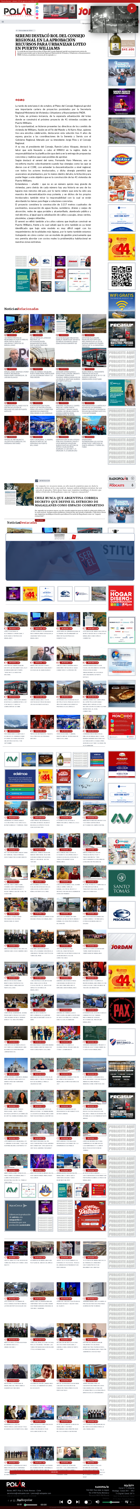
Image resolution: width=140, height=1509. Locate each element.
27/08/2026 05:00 (14, 1010)
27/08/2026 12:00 (40, 946)
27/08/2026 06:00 (92, 978)
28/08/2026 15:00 (13, 335)
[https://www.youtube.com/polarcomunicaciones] (37, 17)
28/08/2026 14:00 (39, 335)
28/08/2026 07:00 (39, 402)
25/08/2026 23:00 (92, 1380)
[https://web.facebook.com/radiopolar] (37, 8)
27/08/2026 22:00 (92, 817)
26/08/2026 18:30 (14, 1138)
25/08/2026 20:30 (66, 1421)
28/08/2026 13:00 (64, 335)
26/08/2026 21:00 (14, 1074)
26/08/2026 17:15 (14, 1170)
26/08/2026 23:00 (66, 1042)
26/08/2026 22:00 (92, 1042)
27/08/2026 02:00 (92, 1010)
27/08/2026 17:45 (92, 849)
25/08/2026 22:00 (14, 1421)
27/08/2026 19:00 (66, 849)
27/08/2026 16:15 (92, 882)
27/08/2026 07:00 (66, 978)
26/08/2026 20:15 (66, 1074)
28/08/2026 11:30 (13, 368)
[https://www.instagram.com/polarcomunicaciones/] (37, 15)
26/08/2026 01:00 (40, 1380)
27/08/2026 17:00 (40, 882)
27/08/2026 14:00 (92, 913)
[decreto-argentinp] (19, 505)
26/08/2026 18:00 (66, 1138)
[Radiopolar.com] (3, 22)
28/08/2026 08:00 (13, 402)
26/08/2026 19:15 (40, 1106)
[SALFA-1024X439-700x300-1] (60, 18)
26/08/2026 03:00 (92, 1339)
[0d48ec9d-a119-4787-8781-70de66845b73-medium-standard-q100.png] (18, 16)
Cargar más (54, 1472)
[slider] (25, 1505)
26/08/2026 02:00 (14, 1380)
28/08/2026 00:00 (40, 817)
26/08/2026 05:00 (40, 1339)
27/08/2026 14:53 (66, 913)
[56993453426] (37, 5)
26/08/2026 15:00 (92, 1170)
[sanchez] (90, 1230)
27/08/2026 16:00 (14, 913)
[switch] (88, 1502)
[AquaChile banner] (20, 1230)
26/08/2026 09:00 (40, 1298)
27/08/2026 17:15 (14, 882)
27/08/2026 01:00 (14, 1042)
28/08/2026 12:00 (90, 335)
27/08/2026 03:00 (66, 1010)
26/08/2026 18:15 (40, 1138)
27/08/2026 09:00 (14, 978)
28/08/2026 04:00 (13, 436)
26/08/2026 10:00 (14, 1298)
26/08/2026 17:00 (40, 1170)
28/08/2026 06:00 (64, 402)
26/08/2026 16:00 (66, 1170)
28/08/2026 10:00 (64, 368)
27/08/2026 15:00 (40, 913)
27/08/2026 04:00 (40, 1010)
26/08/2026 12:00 (66, 1257)
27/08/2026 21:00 (14, 849)
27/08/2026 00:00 (40, 1042)
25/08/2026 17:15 (92, 1462)
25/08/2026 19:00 (14, 1462)
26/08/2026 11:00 (92, 1257)
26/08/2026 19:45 (14, 1106)
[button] (132, 8)
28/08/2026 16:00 (14, 628)
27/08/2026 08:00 (40, 978)
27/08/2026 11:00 (66, 946)
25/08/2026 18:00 (40, 1462)
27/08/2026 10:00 (92, 946)
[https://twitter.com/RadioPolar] (37, 10)
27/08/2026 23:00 (66, 817)
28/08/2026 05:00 (90, 402)
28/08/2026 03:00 (39, 436)
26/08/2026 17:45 (92, 1138)
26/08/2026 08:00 (66, 1298)
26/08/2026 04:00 (66, 1339)
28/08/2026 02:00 (64, 436)
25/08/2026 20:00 (92, 1421)
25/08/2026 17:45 (66, 1462)
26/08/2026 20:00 (92, 1074)
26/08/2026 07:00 (92, 1298)
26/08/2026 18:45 (92, 1106)
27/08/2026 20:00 (40, 849)
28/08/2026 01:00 (90, 436)
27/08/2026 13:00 (14, 946)
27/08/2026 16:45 (66, 882)
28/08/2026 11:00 (39, 368)
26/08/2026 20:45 (40, 1074)
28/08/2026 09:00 (90, 368)
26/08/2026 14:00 (14, 1257)
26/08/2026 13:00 (40, 1257)
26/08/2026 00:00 (66, 1380)
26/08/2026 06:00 (14, 1339)
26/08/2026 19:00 (66, 1106)
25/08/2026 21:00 (40, 1421)
